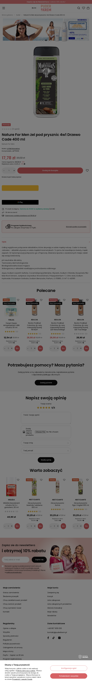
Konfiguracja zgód (68, 668)
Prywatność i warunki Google (22, 679)
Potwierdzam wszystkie (68, 676)
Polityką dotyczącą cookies (25, 671)
